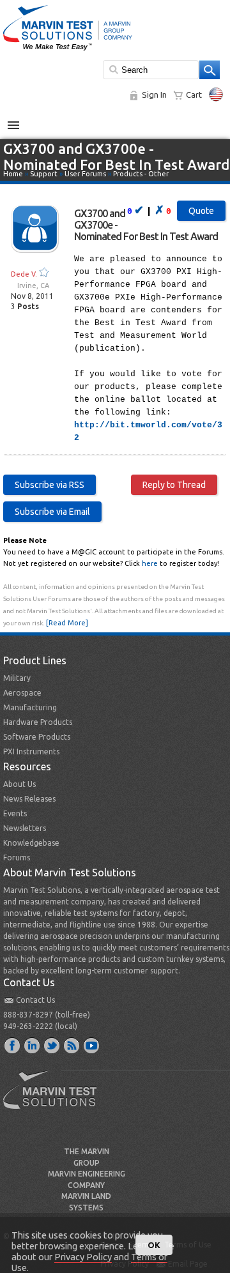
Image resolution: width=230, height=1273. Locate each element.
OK (154, 1244)
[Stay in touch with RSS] (72, 1045)
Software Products (36, 737)
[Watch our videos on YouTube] (92, 1045)
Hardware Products (37, 722)
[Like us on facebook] (12, 1045)
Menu (20, 120)
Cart (194, 94)
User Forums (85, 174)
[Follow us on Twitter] (52, 1045)
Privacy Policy (83, 1256)
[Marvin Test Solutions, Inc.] (67, 51)
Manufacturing (30, 707)
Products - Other (141, 174)
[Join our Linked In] (32, 1045)
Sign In (154, 94)
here (150, 563)
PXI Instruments (31, 751)
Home (13, 174)
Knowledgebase (31, 843)
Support (43, 174)
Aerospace (22, 693)
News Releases (29, 799)
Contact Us (35, 1000)
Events (15, 813)
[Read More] (67, 623)
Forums (16, 857)
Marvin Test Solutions (55, 1099)
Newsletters (24, 828)
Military (17, 678)
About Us (19, 784)
